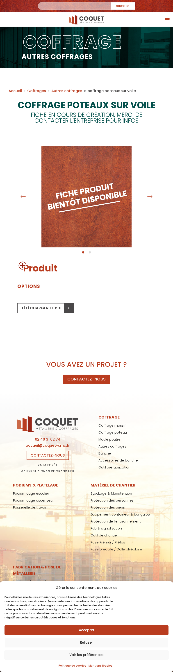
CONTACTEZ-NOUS (48, 455)
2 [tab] (90, 252)
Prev (23, 196)
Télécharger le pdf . (43, 308)
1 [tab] (83, 252)
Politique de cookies (72, 665)
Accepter (86, 630)
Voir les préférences (86, 654)
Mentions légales (100, 665)
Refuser (86, 642)
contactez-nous (86, 379)
